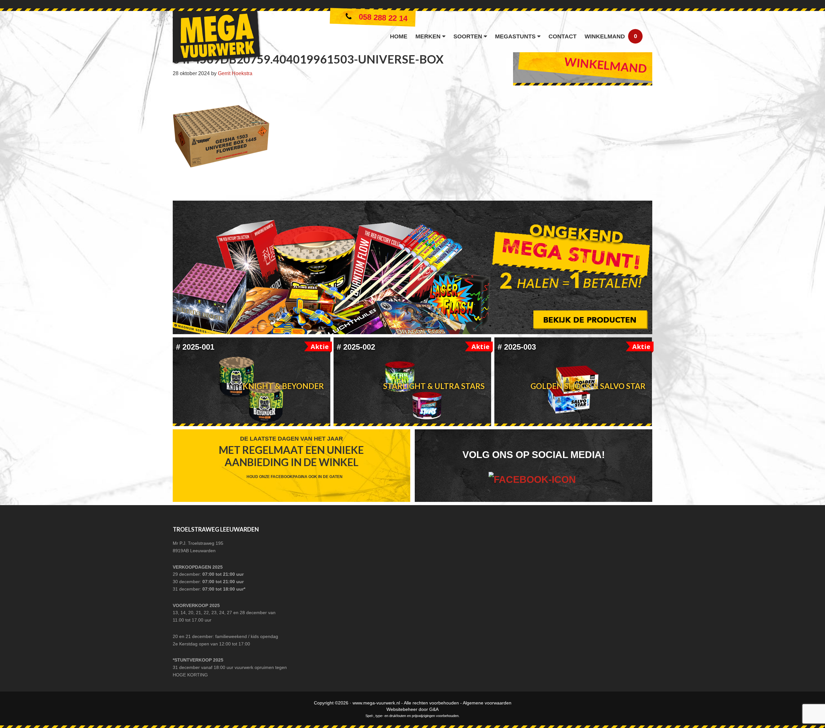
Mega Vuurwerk (217, 39)
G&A (434, 709)
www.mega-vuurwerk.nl (376, 702)
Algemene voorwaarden (487, 702)
